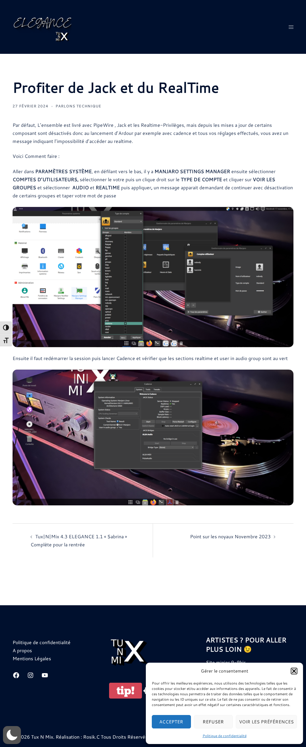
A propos (22, 650)
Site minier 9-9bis (226, 662)
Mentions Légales (32, 658)
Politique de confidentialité (225, 735)
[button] (294, 671)
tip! (125, 690)
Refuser (213, 722)
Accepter (171, 722)
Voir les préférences (266, 722)
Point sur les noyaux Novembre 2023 (230, 536)
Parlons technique (78, 106)
